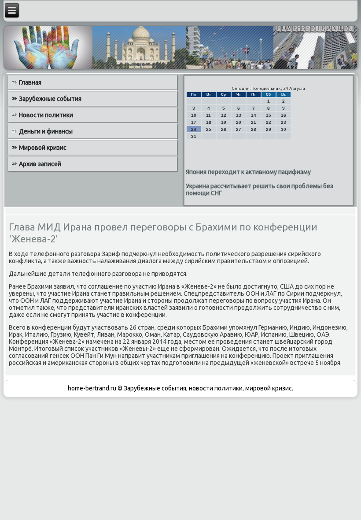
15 (268, 115)
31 (193, 136)
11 (208, 115)
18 (208, 122)
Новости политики (46, 115)
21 (253, 122)
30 (283, 129)
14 (253, 115)
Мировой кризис (42, 147)
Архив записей (40, 163)
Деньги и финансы (46, 131)
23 (283, 122)
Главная (30, 82)
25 (208, 129)
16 (283, 115)
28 (253, 129)
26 (223, 129)
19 (223, 122)
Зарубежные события (50, 98)
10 (193, 115)
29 (268, 129)
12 (223, 115)
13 (238, 115)
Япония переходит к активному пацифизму (248, 171)
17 (193, 122)
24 (193, 129)
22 (268, 122)
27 (238, 129)
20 (238, 122)
